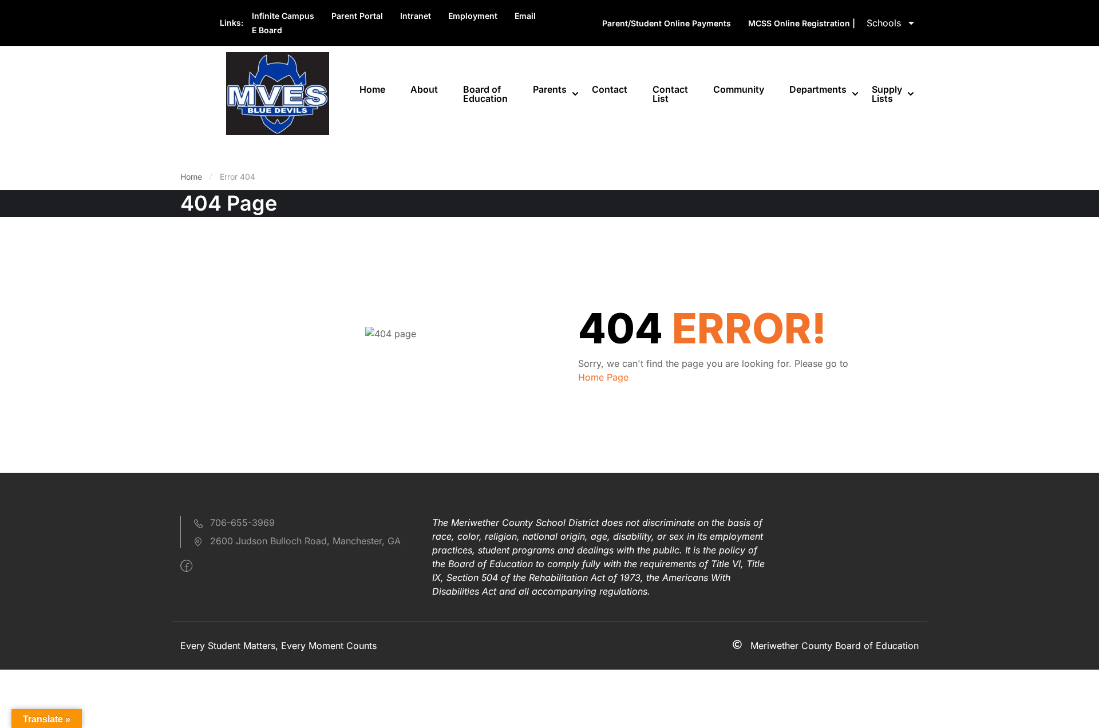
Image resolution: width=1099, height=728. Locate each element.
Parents (550, 89)
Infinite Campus (283, 16)
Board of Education (485, 94)
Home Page (603, 377)
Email (525, 16)
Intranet (415, 16)
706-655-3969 (242, 522)
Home (372, 89)
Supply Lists (887, 94)
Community (738, 89)
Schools (884, 23)
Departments (818, 89)
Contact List (670, 94)
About (424, 89)
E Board (267, 30)
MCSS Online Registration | (801, 23)
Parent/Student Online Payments (666, 23)
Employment (472, 16)
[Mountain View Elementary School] (277, 92)
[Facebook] (186, 566)
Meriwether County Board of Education (834, 645)
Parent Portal (357, 16)
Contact (609, 89)
